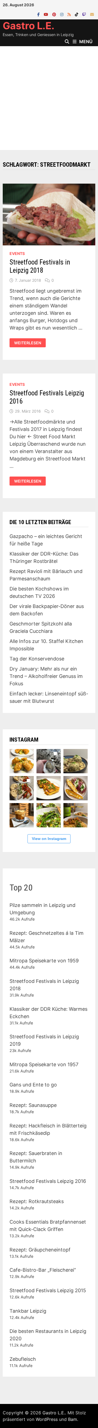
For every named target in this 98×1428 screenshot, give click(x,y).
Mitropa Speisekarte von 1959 (44, 960)
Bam (72, 1419)
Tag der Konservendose (37, 659)
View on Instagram (49, 838)
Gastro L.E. (28, 26)
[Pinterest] (55, 14)
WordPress (47, 1419)
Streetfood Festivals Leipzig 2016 (48, 1181)
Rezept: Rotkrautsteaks (37, 1201)
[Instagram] (62, 14)
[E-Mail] (92, 14)
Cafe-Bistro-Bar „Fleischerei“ (43, 1270)
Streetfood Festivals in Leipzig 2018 (40, 266)
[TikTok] (77, 14)
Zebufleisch (23, 1359)
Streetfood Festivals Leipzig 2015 (48, 1290)
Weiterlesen (27, 343)
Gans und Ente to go (33, 1085)
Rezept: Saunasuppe (33, 1105)
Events (17, 253)
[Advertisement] (49, 98)
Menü (86, 41)
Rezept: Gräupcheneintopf (40, 1250)
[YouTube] (46, 14)
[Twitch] (85, 14)
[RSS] (70, 14)
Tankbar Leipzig (28, 1311)
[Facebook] (39, 14)
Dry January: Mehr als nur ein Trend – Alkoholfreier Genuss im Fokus (46, 676)
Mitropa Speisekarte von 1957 (44, 1064)
